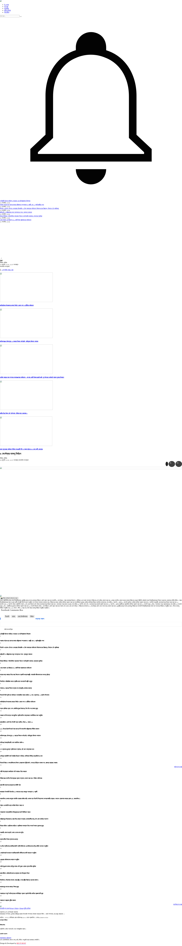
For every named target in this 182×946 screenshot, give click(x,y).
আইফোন (8, 938)
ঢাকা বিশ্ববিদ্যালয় (22, 616)
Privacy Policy (14, 908)
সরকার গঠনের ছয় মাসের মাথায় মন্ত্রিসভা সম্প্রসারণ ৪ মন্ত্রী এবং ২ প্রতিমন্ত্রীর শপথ (22, 205)
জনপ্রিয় (10, 629)
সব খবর (6, 6)
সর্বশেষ (6, 629)
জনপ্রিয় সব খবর (177, 904)
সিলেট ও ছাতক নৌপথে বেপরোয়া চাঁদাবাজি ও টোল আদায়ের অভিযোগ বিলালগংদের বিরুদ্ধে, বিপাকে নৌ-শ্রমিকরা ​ (29, 208)
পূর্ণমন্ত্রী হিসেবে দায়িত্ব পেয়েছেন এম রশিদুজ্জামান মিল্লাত (15, 201)
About (21, 908)
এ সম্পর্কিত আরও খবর (7, 270)
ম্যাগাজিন (6, 12)
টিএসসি (7, 616)
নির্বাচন (32, 616)
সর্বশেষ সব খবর (178, 767)
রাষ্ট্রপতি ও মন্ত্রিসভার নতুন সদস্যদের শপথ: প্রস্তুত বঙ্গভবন (16, 212)
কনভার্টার (6, 8)
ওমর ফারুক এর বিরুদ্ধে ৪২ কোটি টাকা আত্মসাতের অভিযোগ (15, 220)
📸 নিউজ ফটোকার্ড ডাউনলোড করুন (9, 598)
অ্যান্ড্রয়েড (3, 938)
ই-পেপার (6, 5)
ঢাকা (1, 260)
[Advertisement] (91, 238)
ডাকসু (13, 616)
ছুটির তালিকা (7, 10)
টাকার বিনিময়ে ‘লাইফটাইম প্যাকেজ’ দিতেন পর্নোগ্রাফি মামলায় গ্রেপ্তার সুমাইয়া (21, 216)
